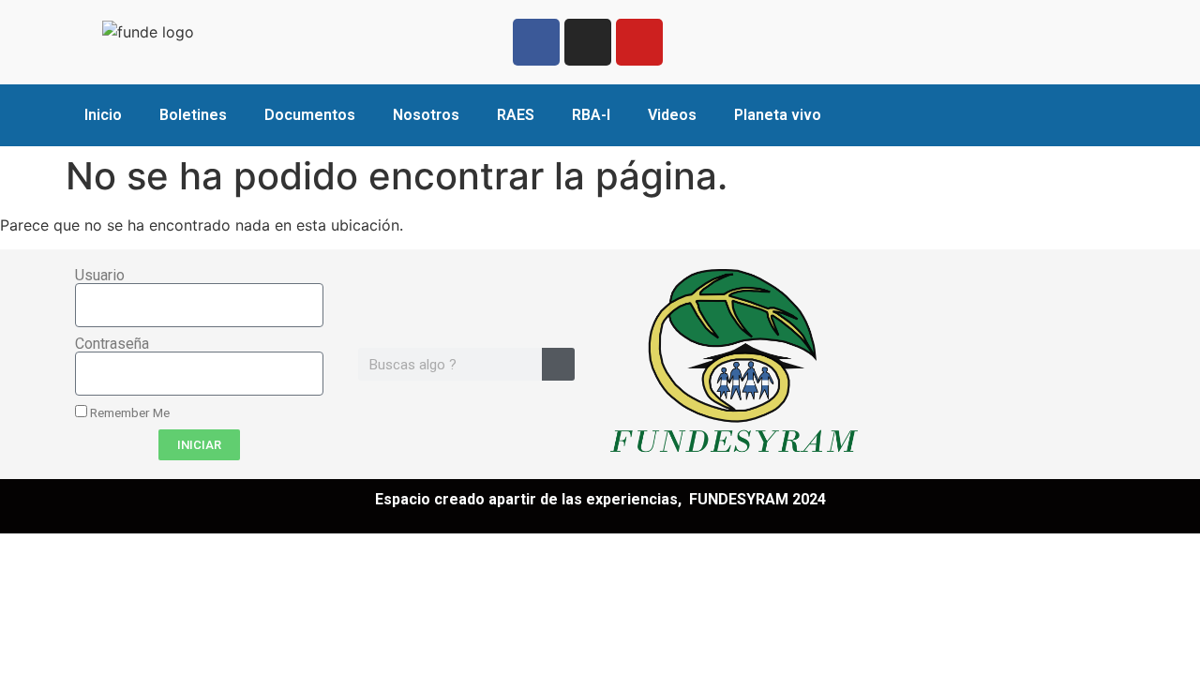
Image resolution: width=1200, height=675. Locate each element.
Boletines (193, 115)
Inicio (103, 115)
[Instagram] (587, 42)
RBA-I (591, 115)
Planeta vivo (777, 115)
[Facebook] (536, 42)
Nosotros (426, 115)
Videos (672, 115)
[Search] (558, 364)
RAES (515, 115)
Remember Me (128, 412)
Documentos (309, 115)
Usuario (100, 275)
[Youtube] (639, 42)
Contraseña (112, 344)
